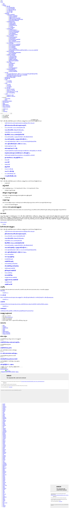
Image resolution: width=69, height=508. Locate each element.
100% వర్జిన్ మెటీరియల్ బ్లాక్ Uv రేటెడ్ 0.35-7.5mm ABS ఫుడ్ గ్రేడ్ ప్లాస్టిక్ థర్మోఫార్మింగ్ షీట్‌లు (22, 73)
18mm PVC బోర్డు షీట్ (10, 89)
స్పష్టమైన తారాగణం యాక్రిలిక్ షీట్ (14, 18)
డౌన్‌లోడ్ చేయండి (5, 104)
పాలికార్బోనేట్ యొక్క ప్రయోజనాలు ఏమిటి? (9, 358)
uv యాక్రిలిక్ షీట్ (12, 27)
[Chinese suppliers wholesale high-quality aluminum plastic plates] (19, 231)
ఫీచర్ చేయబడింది (6, 102)
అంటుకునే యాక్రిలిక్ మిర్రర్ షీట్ (14, 31)
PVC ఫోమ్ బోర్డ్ (7, 6)
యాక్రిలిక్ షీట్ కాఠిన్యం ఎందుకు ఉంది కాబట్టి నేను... (10, 342)
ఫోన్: (3, 315)
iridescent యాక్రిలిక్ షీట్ (13, 48)
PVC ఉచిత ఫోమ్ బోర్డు (11, 7)
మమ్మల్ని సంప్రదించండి (6, 106)
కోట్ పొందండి (2, 290)
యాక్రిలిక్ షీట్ (7, 13)
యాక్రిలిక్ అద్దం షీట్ (10, 28)
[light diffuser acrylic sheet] (10, 268)
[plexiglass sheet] (7, 164)
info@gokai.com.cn (9, 317)
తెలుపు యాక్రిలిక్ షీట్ (10, 35)
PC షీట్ (6, 79)
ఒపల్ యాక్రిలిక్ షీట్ (12, 33)
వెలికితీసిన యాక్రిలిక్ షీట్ (11, 54)
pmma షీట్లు (11, 26)
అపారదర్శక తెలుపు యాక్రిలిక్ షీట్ (14, 39)
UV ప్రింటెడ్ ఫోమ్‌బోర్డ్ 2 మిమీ (10, 175)
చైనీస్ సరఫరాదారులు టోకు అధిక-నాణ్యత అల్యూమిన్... (16, 125)
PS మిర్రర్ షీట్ (9, 86)
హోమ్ (4, 3)
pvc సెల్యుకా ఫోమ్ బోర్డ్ (11, 8)
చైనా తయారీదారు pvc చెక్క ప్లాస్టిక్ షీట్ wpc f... (14, 157)
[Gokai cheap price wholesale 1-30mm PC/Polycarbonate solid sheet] (15, 127)
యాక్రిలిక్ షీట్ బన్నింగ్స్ (12, 70)
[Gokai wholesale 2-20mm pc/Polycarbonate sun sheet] (13, 132)
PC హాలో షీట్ (9, 80)
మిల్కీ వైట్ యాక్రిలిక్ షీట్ (13, 37)
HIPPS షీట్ (9, 85)
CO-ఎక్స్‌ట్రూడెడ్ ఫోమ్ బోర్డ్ (11, 9)
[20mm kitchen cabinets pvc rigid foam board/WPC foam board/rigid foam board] (19, 136)
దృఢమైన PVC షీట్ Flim (11, 96)
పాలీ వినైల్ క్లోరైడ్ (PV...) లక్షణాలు (7, 364)
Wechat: (4, 319)
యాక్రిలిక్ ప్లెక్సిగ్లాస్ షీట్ (12, 57)
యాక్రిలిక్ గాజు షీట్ (12, 22)
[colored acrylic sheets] (8, 272)
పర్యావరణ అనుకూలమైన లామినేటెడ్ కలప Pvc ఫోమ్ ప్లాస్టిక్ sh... (17, 152)
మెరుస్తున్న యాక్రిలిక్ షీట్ (13, 71)
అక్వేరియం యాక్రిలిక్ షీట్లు (13, 15)
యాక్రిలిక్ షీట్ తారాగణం (11, 21)
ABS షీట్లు (6, 72)
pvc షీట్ (6, 93)
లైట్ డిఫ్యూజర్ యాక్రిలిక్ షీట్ (13, 60)
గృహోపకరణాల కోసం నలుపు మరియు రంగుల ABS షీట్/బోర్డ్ (17, 74)
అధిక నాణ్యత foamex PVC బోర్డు (12, 91)
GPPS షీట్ (8, 84)
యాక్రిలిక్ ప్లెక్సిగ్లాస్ (12, 63)
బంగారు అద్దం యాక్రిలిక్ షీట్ (13, 32)
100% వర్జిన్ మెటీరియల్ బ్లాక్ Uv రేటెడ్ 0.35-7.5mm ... (16, 143)
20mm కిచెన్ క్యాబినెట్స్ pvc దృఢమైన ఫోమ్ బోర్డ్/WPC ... (16, 139)
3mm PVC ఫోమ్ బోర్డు (9, 171)
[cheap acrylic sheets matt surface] (11, 263)
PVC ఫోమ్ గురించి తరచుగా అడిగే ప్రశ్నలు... (9, 353)
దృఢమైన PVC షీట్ (10, 95)
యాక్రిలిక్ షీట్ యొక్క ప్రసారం (6, 347)
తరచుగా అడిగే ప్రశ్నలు (6, 105)
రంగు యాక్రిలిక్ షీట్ (12, 46)
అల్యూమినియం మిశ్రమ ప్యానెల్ (10, 77)
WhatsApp (8, 370)
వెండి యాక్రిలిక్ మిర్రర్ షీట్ (13, 34)
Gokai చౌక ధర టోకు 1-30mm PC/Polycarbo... (14, 129)
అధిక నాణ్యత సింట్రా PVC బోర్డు (11, 148)
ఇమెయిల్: (4, 317)
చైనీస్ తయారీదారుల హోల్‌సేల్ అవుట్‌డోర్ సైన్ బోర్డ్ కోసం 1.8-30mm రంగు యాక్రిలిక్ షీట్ (23, 50)
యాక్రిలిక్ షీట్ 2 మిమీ (12, 58)
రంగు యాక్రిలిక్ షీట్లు (12, 47)
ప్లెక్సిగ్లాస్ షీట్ (11, 64)
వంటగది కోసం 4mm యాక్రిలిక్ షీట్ (14, 44)
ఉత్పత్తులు (4, 5)
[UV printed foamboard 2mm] (10, 173)
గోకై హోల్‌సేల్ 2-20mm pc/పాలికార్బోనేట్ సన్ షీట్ (14, 134)
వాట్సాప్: (4, 318)
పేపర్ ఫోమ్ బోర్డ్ (7, 78)
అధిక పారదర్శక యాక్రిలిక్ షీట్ (14, 20)
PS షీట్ (6, 83)
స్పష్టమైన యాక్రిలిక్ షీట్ (11, 14)
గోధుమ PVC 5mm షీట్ (11, 90)
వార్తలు (4, 103)
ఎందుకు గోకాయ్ (7, 98)
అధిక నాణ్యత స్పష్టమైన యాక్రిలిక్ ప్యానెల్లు (16, 19)
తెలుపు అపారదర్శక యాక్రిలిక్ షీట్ (14, 41)
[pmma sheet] (7, 159)
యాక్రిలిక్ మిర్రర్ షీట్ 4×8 (13, 29)
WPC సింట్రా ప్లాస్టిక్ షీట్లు (11, 92)
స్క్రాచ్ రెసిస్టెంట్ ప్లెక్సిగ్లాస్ (13, 67)
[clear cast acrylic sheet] (11, 277)
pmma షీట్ (11, 66)
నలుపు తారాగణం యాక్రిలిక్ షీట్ (14, 45)
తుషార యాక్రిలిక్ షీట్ (10, 51)
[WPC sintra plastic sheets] (9, 254)
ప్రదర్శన (6, 99)
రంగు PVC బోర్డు (9, 12)
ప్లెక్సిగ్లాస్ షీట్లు (9, 61)
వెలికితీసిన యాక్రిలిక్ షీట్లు (13, 59)
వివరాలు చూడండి (3, 222)
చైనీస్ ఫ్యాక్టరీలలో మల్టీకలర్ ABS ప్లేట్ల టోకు (14, 76)
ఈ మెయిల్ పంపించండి (4, 369)
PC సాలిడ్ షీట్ (9, 82)
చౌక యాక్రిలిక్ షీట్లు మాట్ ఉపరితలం (15, 52)
